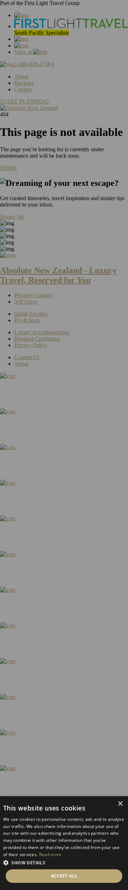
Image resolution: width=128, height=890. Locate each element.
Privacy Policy (30, 345)
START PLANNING (24, 101)
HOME (8, 168)
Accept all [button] (64, 876)
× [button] (120, 804)
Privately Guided (33, 295)
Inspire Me (12, 217)
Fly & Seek (27, 320)
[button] (64, 862)
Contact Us (26, 357)
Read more (50, 854)
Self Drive (25, 302)
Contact (23, 89)
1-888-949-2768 (32, 64)
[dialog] (64, 843)
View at (23, 52)
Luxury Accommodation (41, 332)
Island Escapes (30, 314)
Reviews (24, 83)
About (21, 76)
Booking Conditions (37, 339)
